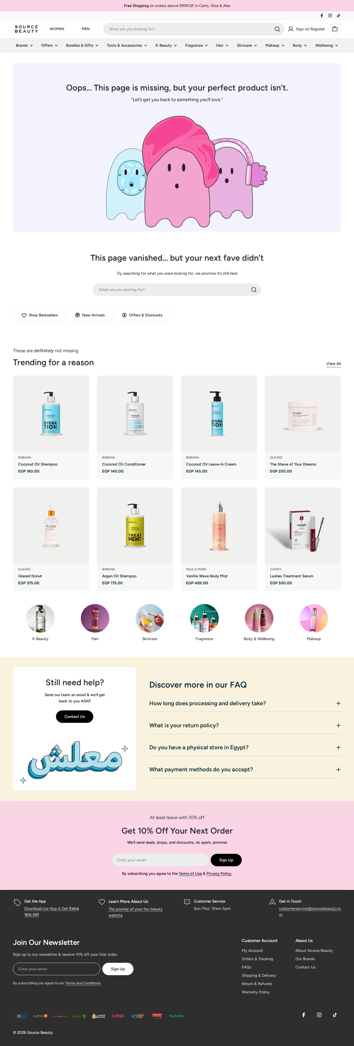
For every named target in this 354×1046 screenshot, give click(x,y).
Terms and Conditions (83, 983)
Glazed (276, 457)
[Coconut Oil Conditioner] (135, 414)
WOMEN (57, 29)
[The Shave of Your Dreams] (303, 414)
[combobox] (194, 29)
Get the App (35, 901)
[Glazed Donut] (51, 525)
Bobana (24, 457)
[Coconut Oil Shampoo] (51, 414)
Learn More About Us (128, 901)
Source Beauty (40, 1032)
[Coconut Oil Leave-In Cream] (219, 414)
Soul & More (196, 569)
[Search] (277, 29)
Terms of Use (190, 873)
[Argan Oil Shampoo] (135, 525)
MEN (86, 29)
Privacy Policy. (219, 873)
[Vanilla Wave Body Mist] (219, 525)
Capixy (275, 569)
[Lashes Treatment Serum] (303, 525)
